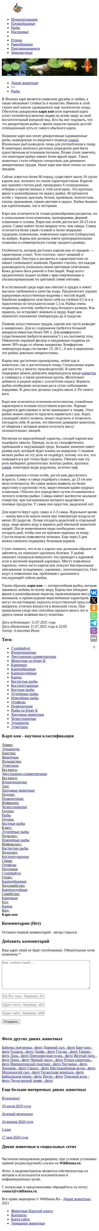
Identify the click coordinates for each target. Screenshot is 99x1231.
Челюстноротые (23, 719)
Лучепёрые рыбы (24, 694)
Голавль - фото (21, 1052)
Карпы (16, 677)
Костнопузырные (24, 685)
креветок (89, 373)
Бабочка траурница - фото (22, 1047)
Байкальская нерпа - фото (22, 1076)
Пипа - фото (19, 1060)
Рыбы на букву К (24, 710)
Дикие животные (76, 1199)
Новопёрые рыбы (25, 698)
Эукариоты (20, 723)
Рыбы (6, 815)
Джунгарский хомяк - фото (31, 1080)
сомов (6, 467)
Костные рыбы (22, 690)
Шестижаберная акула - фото (72, 1068)
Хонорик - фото (14, 1068)
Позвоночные (22, 706)
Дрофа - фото (44, 1052)
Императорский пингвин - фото (35, 1064)
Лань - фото (19, 1056)
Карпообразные (23, 669)
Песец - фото (53, 1076)
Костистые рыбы (24, 681)
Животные (10, 757)
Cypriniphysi (20, 648)
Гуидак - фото (67, 1052)
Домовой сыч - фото (59, 1047)
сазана (73, 140)
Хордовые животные (27, 714)
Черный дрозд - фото (46, 1060)
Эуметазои (19, 727)
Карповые (19, 665)
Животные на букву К (28, 661)
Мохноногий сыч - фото (21, 1072)
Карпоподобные (24, 673)
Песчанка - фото (74, 1064)
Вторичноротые (23, 652)
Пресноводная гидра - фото (51, 1056)
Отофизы (18, 702)
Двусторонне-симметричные (33, 656)
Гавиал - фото (38, 1068)
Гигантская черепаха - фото (62, 1072)
